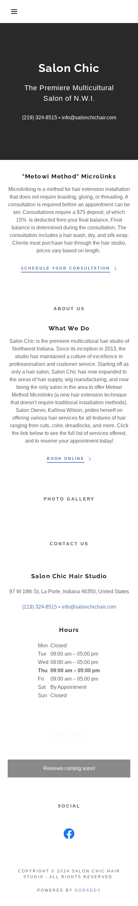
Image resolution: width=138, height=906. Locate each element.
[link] (69, 835)
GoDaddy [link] (88, 890)
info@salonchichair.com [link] (89, 117)
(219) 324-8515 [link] (39, 117)
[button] (10, 11)
